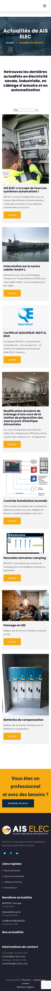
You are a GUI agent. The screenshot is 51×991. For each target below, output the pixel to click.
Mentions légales (25, 987)
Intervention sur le (11, 912)
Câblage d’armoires (13, 882)
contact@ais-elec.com (13, 956)
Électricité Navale (12, 870)
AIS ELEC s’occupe (11, 903)
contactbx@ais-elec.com (14, 963)
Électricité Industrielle (14, 876)
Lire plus (12, 215)
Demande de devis (18, 803)
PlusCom (26, 980)
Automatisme (10, 887)
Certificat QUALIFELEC (13, 921)
